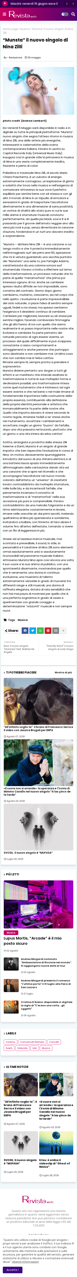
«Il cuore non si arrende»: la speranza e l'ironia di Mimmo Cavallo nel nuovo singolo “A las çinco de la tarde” (37, 791)
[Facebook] (25, 630)
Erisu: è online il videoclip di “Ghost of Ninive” (54, 1163)
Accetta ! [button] (13, 1270)
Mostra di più (63, 672)
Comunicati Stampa (32, 1042)
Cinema (10, 1042)
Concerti (54, 1042)
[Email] (55, 630)
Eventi (9, 1048)
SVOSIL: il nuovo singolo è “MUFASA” (28, 852)
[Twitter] (32, 630)
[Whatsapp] (40, 630)
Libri (35, 1048)
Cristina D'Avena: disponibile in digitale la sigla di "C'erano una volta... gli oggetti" (46, 1005)
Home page (10, 29)
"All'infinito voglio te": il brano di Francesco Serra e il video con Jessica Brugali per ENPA (38, 728)
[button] (67, 4)
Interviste (22, 1048)
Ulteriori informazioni (25, 1262)
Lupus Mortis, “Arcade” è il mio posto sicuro (33, 941)
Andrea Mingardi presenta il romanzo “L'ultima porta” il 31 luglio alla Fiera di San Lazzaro (46, 984)
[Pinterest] (48, 630)
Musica (24, 29)
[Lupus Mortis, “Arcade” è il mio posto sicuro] (38, 904)
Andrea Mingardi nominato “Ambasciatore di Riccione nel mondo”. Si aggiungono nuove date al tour (46, 962)
